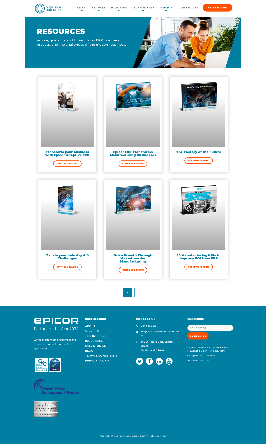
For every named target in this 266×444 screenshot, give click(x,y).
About (82, 7)
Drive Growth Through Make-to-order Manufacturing (133, 258)
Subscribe (198, 335)
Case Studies (188, 7)
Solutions (119, 7)
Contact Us (217, 7)
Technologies (143, 7)
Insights (166, 7)
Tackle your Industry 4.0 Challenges (67, 256)
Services (98, 7)
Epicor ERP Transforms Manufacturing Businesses (133, 153)
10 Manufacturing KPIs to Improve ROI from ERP (198, 256)
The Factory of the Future (198, 152)
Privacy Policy (97, 360)
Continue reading (67, 163)
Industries (94, 340)
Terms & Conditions (101, 355)
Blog (89, 350)
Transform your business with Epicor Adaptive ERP (67, 153)
